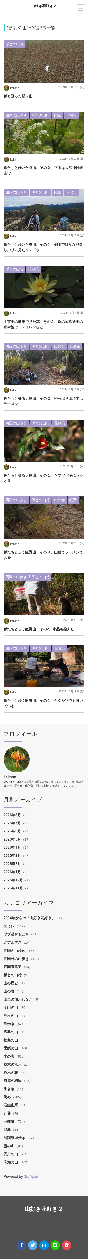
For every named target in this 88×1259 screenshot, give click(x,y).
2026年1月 (13, 872)
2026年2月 (13, 864)
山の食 (9, 991)
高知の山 (11, 1162)
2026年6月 (13, 831)
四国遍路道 (13, 967)
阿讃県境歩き (15, 1138)
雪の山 (9, 1146)
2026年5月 (13, 839)
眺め (8, 1097)
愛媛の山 (11, 1048)
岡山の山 (11, 1007)
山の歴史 (11, 983)
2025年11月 (14, 888)
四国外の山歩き (17, 959)
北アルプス (13, 942)
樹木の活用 (13, 1064)
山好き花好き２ (44, 6)
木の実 (9, 1056)
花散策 (9, 1121)
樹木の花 (11, 1073)
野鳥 (8, 1129)
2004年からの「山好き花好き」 (30, 918)
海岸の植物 (13, 1081)
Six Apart (31, 1177)
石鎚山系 (11, 1105)
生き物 (9, 1089)
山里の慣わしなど (18, 999)
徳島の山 (11, 1040)
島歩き (9, 1024)
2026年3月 (13, 855)
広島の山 (11, 1032)
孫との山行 (13, 975)
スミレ (9, 926)
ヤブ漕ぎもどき (17, 934)
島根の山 (11, 1016)
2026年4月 (13, 847)
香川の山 (11, 1154)
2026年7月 (13, 823)
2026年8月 (13, 815)
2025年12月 (14, 880)
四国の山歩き (15, 950)
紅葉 (8, 1113)
